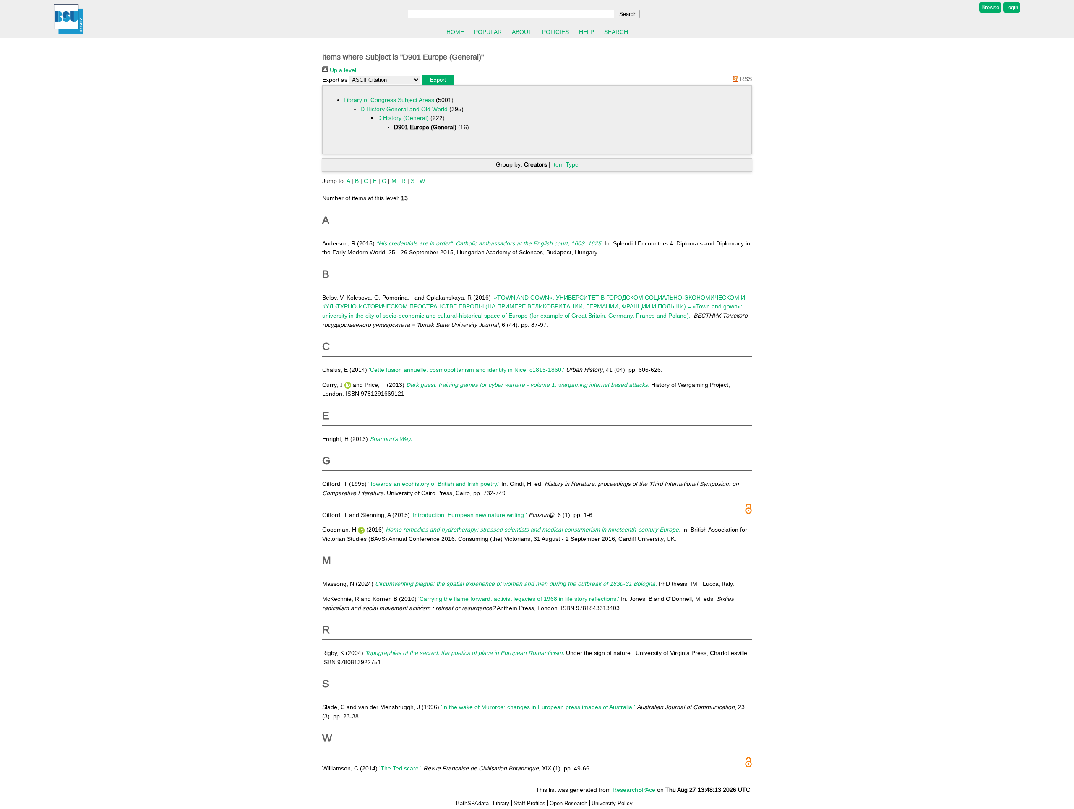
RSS (745, 79)
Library (501, 803)
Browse (990, 7)
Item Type (565, 164)
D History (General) (403, 118)
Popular (488, 32)
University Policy (612, 803)
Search (616, 32)
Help (586, 32)
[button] (438, 80)
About (522, 32)
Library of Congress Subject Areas (389, 100)
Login (1011, 7)
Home (455, 32)
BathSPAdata (472, 803)
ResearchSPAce (634, 789)
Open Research (568, 803)
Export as (334, 79)
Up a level (342, 70)
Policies (555, 32)
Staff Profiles (529, 803)
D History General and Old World (404, 109)
